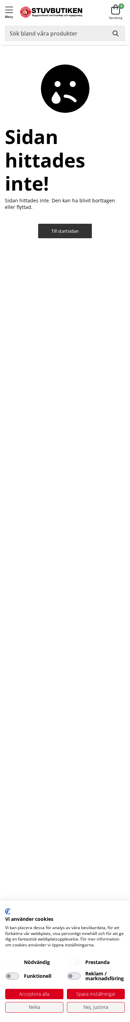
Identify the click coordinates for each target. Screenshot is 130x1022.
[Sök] (116, 33)
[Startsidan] (51, 12)
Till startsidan (65, 231)
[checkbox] (12, 962)
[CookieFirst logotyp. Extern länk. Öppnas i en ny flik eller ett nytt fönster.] (7, 911)
